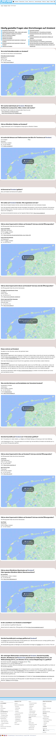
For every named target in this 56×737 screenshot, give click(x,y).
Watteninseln (46, 718)
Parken (44, 703)
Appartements (3, 713)
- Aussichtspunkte (19, 713)
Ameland (16, 1)
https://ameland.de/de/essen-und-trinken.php (43, 676)
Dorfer (30, 719)
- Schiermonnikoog (47, 719)
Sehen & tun (31, 1)
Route (44, 704)
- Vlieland (45, 723)
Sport (30, 701)
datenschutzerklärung (19, 735)
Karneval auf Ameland (7, 36)
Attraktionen (14, 661)
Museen (21, 661)
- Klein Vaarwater (4, 721)
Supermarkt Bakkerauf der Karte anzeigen (28, 257)
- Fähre (44, 706)
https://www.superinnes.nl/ (9, 465)
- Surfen (30, 709)
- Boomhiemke (3, 720)
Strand (26, 1)
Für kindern (2, 708)
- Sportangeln (32, 712)
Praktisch (44, 1)
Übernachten (21, 1)
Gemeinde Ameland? (34, 30)
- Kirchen (17, 709)
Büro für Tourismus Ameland (8, 35)
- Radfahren (31, 704)
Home (1, 701)
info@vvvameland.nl (7, 146)
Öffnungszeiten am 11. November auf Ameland (40, 32)
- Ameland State (4, 715)
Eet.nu (16, 680)
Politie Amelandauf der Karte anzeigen (28, 77)
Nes (3, 126)
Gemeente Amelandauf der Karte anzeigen (28, 408)
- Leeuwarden (46, 716)
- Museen (17, 706)
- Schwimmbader (33, 703)
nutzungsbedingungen (11, 735)
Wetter (51, 1)
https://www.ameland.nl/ (39, 213)
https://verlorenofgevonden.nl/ (13, 358)
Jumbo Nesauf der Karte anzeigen (28, 489)
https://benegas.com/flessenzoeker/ (10, 111)
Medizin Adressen (47, 708)
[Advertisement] (28, 16)
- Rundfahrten (18, 716)
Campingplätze (3, 716)
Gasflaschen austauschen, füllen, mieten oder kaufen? (14, 32)
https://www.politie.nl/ (8, 62)
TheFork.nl (8, 680)
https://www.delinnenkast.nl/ (10, 579)
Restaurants (21, 657)
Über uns (45, 728)
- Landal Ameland (4, 723)
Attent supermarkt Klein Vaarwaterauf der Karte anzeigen (29, 321)
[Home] (13, 2)
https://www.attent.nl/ (8, 305)
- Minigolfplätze (18, 721)
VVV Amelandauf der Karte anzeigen (28, 161)
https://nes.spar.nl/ (7, 473)
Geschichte (31, 729)
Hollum (6, 232)
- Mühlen (17, 711)
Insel (1, 705)
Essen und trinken (33, 714)
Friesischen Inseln (33, 724)
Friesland (45, 715)
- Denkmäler (17, 708)
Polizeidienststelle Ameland (8, 30)
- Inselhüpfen (32, 726)
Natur (16, 722)
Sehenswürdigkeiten (19, 704)
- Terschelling (46, 721)
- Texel (44, 724)
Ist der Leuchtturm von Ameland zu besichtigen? (41, 41)
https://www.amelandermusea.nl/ (36, 627)
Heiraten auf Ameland (7, 38)
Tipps (1, 706)
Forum (44, 709)
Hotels (1, 724)
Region (48, 1)
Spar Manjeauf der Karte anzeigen (28, 542)
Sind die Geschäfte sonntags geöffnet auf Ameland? (42, 43)
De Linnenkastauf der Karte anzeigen (28, 594)
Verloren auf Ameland (7, 46)
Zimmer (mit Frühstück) (5, 726)
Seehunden (31, 722)
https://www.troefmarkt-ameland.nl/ (11, 296)
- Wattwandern (32, 711)
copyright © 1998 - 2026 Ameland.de (29, 735)
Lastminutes (3, 728)
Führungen (17, 724)
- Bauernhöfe (18, 717)
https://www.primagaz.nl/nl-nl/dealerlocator (12, 113)
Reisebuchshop (46, 711)
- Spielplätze (17, 719)
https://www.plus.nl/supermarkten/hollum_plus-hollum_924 (17, 235)
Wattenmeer (31, 727)
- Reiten (30, 707)
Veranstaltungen (38, 1)
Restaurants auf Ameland (12, 669)
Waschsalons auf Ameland (36, 40)
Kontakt (44, 732)
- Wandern (31, 706)
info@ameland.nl (8, 391)
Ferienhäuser (3, 718)
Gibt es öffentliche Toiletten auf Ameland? (11, 33)
